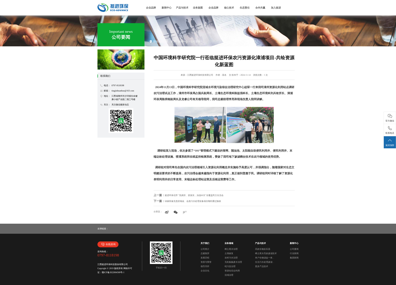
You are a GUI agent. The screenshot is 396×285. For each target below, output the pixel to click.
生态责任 (245, 7)
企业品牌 (151, 7)
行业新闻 (294, 253)
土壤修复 (229, 253)
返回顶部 (389, 145)
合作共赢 (260, 7)
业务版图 (198, 7)
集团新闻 (294, 258)
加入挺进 (276, 7)
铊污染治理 (230, 266)
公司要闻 (195, 41)
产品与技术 (182, 7)
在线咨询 (111, 244)
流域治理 (229, 275)
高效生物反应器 (262, 249)
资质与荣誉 (206, 262)
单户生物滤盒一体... (264, 258)
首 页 (173, 41)
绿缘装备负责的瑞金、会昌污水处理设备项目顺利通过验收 (187, 201)
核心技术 (229, 7)
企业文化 (205, 271)
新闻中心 (167, 7)
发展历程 (205, 258)
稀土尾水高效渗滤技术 (266, 253)
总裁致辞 (205, 253)
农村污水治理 (231, 258)
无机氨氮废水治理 (233, 262)
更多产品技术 (261, 266)
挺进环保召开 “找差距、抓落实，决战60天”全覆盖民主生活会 (189, 195)
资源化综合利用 (232, 271)
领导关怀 (205, 266)
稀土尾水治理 (231, 249)
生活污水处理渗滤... (264, 262)
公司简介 (205, 249)
